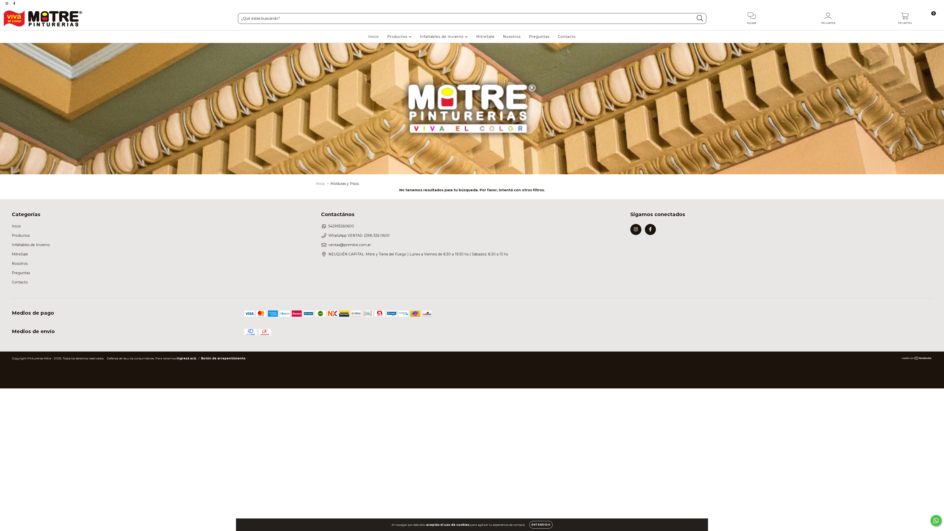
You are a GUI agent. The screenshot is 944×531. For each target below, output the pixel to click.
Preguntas (539, 36)
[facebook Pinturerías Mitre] (14, 3)
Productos (398, 36)
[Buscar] (700, 18)
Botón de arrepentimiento (223, 358)
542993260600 (341, 226)
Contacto (567, 36)
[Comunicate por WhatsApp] (936, 520)
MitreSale (485, 36)
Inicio (373, 36)
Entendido (540, 524)
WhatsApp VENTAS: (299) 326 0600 (359, 235)
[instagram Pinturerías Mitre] (7, 3)
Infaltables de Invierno (442, 36)
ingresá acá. (187, 358)
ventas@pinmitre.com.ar (349, 245)
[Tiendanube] (916, 359)
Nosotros (512, 36)
